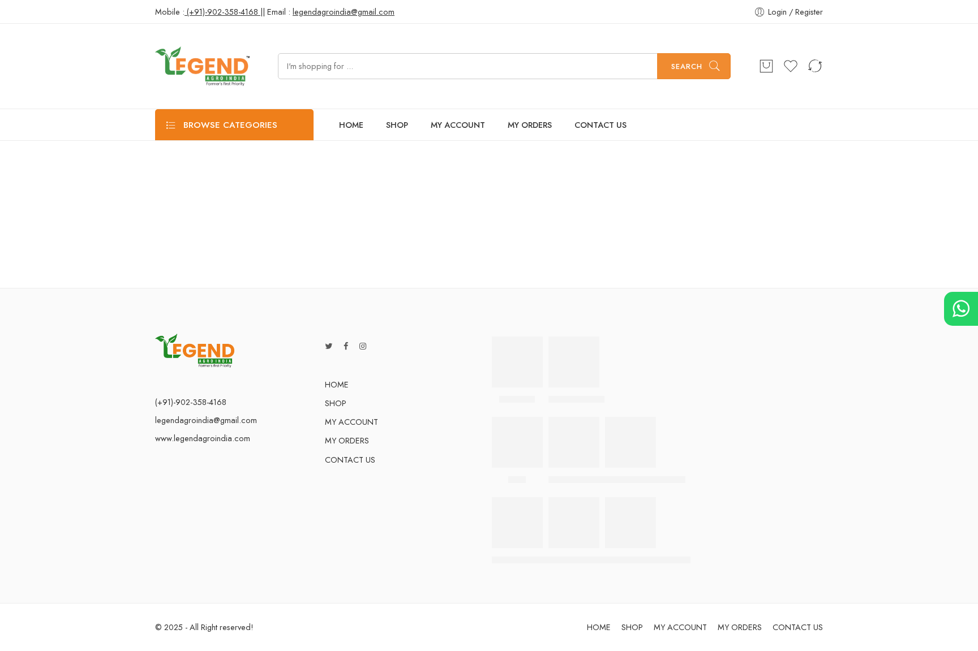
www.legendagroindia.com (202, 438)
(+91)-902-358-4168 (222, 12)
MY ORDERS (530, 125)
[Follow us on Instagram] (362, 345)
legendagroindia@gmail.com (206, 420)
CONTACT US (600, 125)
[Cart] (766, 66)
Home (489, 187)
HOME (351, 125)
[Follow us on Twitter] (328, 345)
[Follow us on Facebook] (346, 345)
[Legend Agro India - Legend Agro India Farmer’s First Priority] (202, 66)
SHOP (397, 125)
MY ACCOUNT (458, 125)
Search (686, 66)
